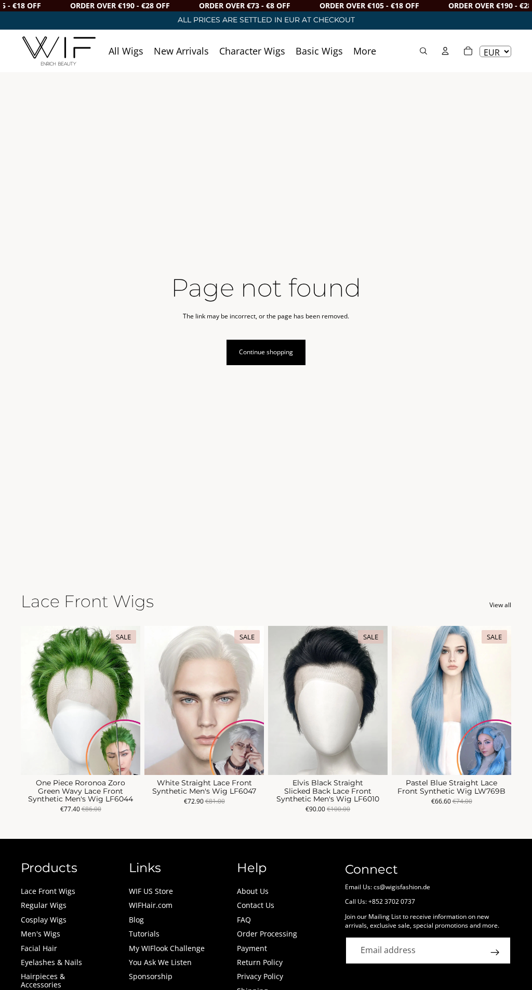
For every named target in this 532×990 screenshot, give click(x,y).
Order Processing (267, 934)
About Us (253, 891)
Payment (252, 948)
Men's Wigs (40, 934)
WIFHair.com (150, 905)
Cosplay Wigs (43, 920)
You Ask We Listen (160, 962)
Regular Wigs (43, 905)
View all (500, 605)
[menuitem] (364, 50)
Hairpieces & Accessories (43, 980)
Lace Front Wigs (48, 891)
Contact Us (255, 905)
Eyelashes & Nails (51, 962)
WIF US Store (151, 891)
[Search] (423, 50)
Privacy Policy (260, 976)
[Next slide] (128, 700)
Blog (136, 920)
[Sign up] (495, 953)
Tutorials (144, 934)
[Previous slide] (32, 700)
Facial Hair (39, 948)
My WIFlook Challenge (167, 948)
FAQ (244, 920)
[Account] (445, 50)
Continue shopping (266, 351)
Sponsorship (150, 976)
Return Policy (260, 962)
